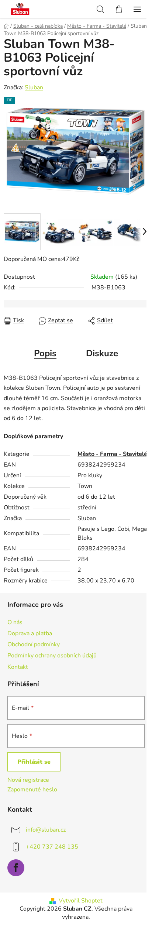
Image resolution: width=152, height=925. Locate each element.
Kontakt (17, 667)
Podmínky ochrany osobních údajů (52, 655)
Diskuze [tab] (102, 353)
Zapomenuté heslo (32, 789)
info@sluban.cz (46, 830)
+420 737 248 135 (52, 847)
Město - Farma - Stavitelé (112, 454)
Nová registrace (28, 780)
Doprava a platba (29, 633)
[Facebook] (15, 867)
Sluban (34, 87)
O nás (15, 622)
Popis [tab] (45, 353)
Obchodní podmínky (33, 644)
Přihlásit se (34, 762)
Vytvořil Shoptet (81, 901)
